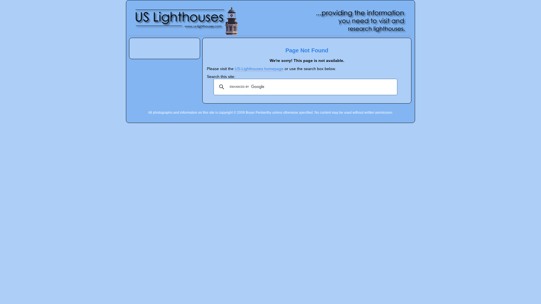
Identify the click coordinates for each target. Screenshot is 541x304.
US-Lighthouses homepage (259, 69)
